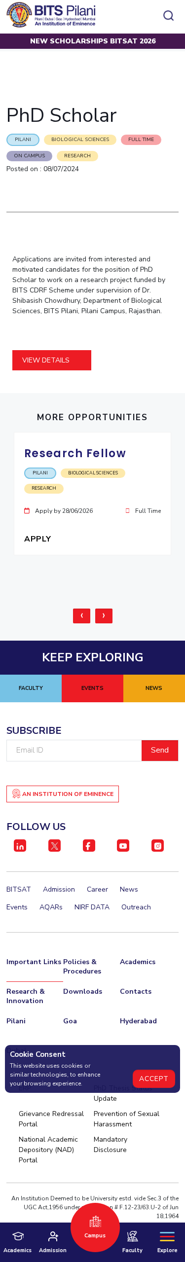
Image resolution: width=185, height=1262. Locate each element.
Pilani (16, 1021)
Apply (38, 539)
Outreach (136, 907)
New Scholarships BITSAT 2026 (92, 41)
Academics (137, 962)
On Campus (29, 155)
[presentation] (81, 616)
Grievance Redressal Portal (51, 1119)
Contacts (135, 991)
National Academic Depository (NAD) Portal (48, 1150)
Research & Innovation (25, 996)
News (129, 889)
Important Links (33, 962)
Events (17, 907)
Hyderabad (138, 1021)
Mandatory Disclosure (110, 1144)
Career (97, 889)
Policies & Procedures (82, 966)
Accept (154, 1078)
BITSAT (18, 889)
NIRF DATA (92, 907)
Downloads (82, 991)
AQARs (51, 907)
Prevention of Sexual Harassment (126, 1119)
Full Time (141, 139)
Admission (59, 889)
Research (77, 155)
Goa (70, 1021)
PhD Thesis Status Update (123, 1093)
